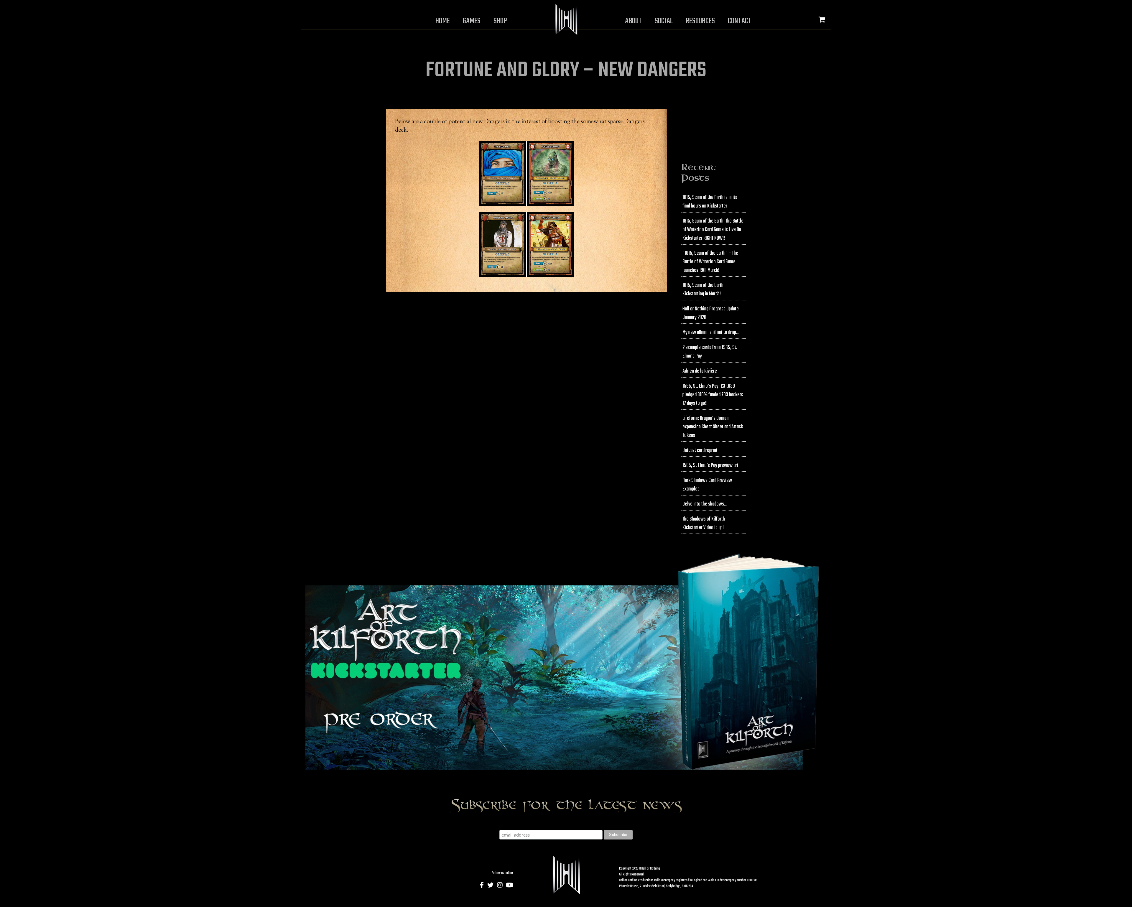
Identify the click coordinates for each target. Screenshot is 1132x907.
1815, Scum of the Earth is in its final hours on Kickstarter (709, 201)
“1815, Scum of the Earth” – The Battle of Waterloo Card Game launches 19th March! (710, 262)
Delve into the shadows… (704, 504)
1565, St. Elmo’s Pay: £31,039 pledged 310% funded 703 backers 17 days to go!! (712, 395)
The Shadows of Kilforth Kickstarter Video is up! (703, 523)
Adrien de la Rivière (699, 371)
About (633, 21)
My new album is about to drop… (710, 332)
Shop (500, 21)
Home (442, 21)
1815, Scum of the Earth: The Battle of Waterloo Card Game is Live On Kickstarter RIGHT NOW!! (712, 230)
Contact (739, 21)
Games (472, 21)
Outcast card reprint (700, 450)
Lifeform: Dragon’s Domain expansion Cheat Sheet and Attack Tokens (712, 427)
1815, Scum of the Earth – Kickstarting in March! (704, 289)
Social (664, 21)
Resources (700, 21)
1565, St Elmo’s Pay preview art (710, 465)
